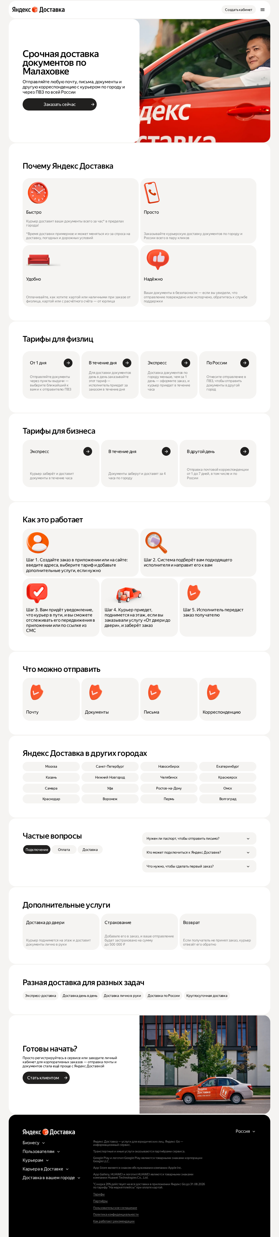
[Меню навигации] (262, 9)
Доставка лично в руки (122, 996)
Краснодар (51, 799)
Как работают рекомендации (114, 1221)
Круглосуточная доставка (207, 996)
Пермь (169, 799)
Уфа (110, 788)
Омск (227, 788)
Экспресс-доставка (40, 996)
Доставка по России (164, 996)
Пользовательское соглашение (115, 1208)
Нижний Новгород (110, 777)
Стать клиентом (43, 1077)
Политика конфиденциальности (116, 1214)
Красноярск (227, 777)
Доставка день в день (80, 996)
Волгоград (227, 799)
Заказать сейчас (60, 104)
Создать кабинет (238, 10)
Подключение (37, 850)
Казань (51, 777)
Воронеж (110, 799)
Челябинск (169, 777)
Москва (51, 766)
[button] (199, 838)
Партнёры (100, 1201)
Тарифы (99, 1194)
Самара (51, 788)
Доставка (90, 850)
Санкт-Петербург (110, 766)
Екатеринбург (227, 766)
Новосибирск (169, 766)
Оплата (64, 850)
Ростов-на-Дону (169, 788)
